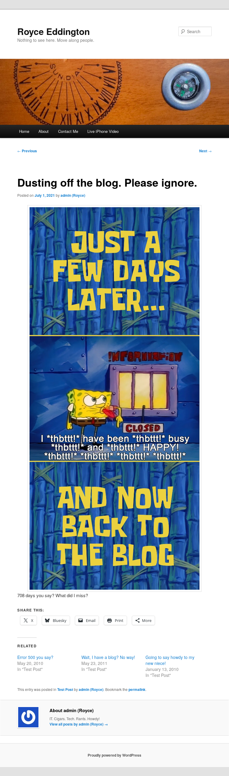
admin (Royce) (73, 195)
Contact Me (68, 131)
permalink (137, 689)
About (43, 131)
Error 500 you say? (35, 657)
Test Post (65, 689)
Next (205, 150)
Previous (27, 150)
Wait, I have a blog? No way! (108, 657)
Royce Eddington (53, 31)
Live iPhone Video (103, 131)
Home (24, 131)
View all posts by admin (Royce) (78, 724)
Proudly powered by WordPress (114, 755)
